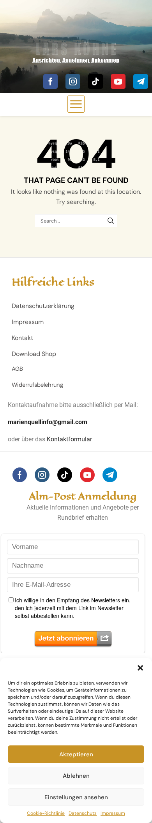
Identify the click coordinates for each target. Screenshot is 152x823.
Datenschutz (83, 813)
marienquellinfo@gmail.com (47, 422)
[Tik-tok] (95, 81)
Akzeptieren (76, 754)
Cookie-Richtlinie (46, 813)
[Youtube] (118, 81)
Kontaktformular (69, 439)
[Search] (110, 220)
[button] (140, 668)
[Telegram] (140, 81)
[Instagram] (72, 81)
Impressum (113, 813)
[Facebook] (50, 81)
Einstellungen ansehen (76, 797)
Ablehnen (76, 776)
